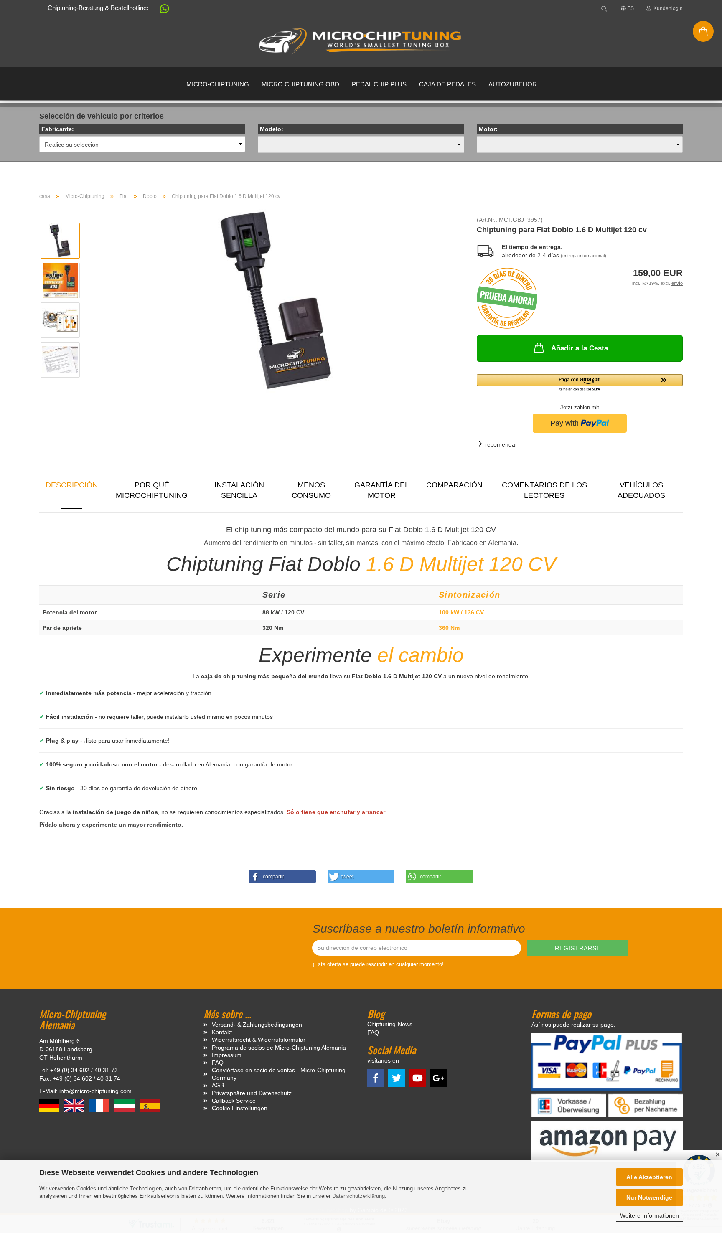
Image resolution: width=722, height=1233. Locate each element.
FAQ (218, 1062)
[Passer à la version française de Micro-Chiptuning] (100, 1105)
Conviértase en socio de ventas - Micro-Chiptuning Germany (279, 1074)
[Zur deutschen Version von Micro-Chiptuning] (50, 1105)
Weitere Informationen (649, 1215)
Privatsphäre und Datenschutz (252, 1093)
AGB (218, 1085)
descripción (72, 485)
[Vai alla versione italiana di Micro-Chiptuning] (125, 1105)
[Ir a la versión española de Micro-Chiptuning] (150, 1105)
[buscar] (604, 8)
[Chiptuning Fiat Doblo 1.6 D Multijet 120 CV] (275, 300)
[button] (160, 10)
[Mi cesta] (703, 31)
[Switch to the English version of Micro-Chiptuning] (75, 1105)
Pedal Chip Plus (379, 84)
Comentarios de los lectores (544, 490)
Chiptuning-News (389, 1024)
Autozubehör (512, 84)
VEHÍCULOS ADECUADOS (641, 490)
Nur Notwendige (649, 1197)
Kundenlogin (667, 8)
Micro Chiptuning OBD (300, 84)
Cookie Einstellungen (239, 1108)
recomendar (501, 444)
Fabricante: (57, 129)
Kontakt (222, 1032)
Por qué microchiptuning (152, 490)
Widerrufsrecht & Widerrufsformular (258, 1039)
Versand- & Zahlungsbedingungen (257, 1024)
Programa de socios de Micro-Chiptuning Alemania (279, 1047)
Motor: (488, 129)
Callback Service (234, 1100)
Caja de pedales (447, 84)
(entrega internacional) (583, 255)
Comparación (454, 485)
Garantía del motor (381, 490)
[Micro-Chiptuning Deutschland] (361, 42)
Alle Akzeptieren (649, 1177)
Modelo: (271, 129)
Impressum (227, 1055)
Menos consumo (311, 490)
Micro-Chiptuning (217, 84)
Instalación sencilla (239, 490)
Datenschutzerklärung (358, 1196)
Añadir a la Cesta (579, 348)
